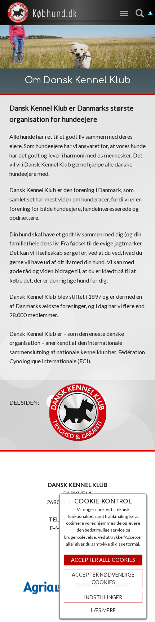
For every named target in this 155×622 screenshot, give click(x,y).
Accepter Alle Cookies (103, 560)
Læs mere (103, 610)
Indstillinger (103, 597)
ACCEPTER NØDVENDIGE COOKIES (103, 579)
